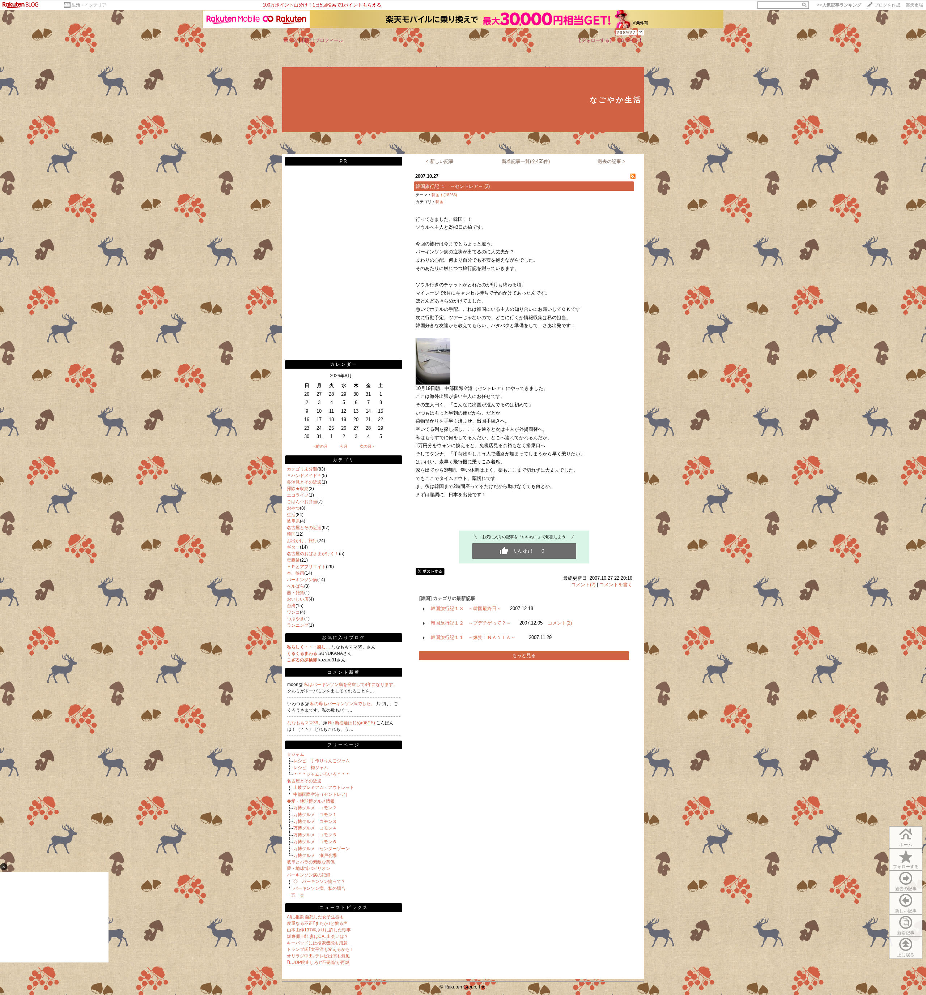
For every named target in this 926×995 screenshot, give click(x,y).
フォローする (906, 866)
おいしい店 (298, 599)
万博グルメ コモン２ (315, 807)
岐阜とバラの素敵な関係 (311, 862)
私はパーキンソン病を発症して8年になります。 (351, 684)
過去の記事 (906, 888)
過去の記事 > (611, 161)
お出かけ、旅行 (302, 540)
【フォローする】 (595, 40)
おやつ (293, 508)
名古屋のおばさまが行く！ (313, 553)
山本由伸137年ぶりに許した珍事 (319, 929)
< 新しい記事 (440, 161)
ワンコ (293, 612)
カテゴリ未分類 (302, 469)
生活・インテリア (89, 5)
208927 (626, 32)
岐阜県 (293, 521)
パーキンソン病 (302, 579)
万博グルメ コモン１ (315, 814)
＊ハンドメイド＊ (304, 475)
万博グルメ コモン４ (315, 828)
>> (839, 5)
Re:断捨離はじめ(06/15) (352, 722)
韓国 (291, 534)
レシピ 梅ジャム (310, 767)
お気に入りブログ (343, 637)
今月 (344, 446)
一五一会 (295, 895)
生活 (291, 514)
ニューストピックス (343, 907)
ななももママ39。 (305, 722)
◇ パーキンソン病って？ (319, 881)
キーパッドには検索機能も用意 (317, 942)
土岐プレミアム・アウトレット (323, 787)
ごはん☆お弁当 (302, 501)
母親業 (293, 560)
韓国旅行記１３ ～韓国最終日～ (466, 608)
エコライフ (298, 495)
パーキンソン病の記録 (308, 875)
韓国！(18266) (444, 195)
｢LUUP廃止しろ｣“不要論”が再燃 (318, 962)
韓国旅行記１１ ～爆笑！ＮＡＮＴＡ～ (475, 637)
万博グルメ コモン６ (315, 841)
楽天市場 (914, 5)
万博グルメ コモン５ (315, 834)
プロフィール (329, 40)
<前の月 (321, 446)
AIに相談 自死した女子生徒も (315, 916)
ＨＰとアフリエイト (306, 566)
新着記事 (905, 932)
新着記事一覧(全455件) (526, 161)
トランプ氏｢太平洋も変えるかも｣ (319, 949)
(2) (487, 186)
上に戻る (905, 954)
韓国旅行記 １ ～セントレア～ (449, 186)
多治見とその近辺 (304, 482)
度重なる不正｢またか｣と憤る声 (317, 923)
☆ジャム (295, 754)
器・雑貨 (295, 592)
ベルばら (295, 586)
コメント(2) (583, 584)
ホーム (291, 40)
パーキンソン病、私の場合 (319, 888)
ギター (293, 547)
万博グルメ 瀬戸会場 (315, 855)
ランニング (298, 625)
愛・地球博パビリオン (308, 868)
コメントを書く (615, 584)
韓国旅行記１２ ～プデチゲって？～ (471, 623)
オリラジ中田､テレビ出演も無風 (318, 955)
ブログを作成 (887, 5)
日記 (306, 40)
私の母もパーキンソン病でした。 (343, 703)
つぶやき (295, 618)
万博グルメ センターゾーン (321, 848)
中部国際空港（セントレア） (321, 794)
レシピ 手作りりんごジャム (321, 760)
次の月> (367, 446)
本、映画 (295, 573)
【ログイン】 (630, 40)
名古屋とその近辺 (304, 527)
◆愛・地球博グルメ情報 (311, 801)
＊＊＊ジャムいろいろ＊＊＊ (321, 774)
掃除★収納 (298, 488)
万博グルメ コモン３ (315, 821)
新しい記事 (906, 910)
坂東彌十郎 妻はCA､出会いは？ (317, 936)
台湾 (291, 605)
